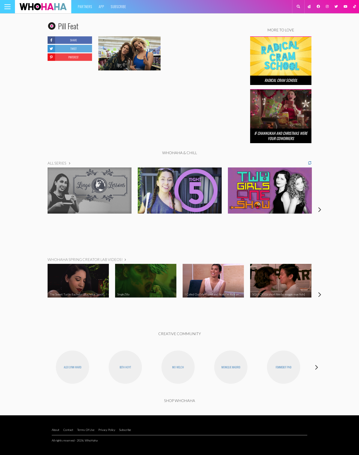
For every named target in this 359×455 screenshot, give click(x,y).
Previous (39, 209)
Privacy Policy (106, 430)
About (55, 430)
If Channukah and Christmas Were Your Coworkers (280, 135)
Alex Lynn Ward (72, 367)
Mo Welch (178, 367)
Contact (68, 430)
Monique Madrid (230, 367)
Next (320, 209)
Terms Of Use (86, 430)
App (101, 6)
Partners (85, 6)
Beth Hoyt (125, 367)
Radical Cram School (280, 80)
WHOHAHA (43, 6)
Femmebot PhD (283, 367)
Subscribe (118, 6)
